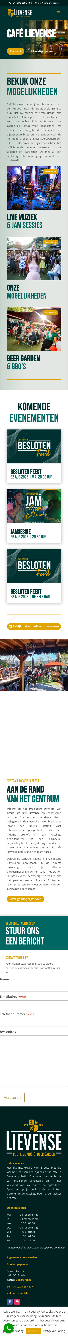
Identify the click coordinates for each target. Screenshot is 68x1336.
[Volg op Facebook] (10, 1302)
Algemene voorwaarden (22, 1257)
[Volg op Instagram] (17, 1302)
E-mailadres (13, 997)
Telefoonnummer (17, 1014)
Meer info (50, 171)
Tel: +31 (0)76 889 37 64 (21, 1286)
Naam (4, 979)
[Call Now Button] (9, 1328)
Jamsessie (21, 532)
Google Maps (23, 1279)
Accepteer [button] (33, 1331)
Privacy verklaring (53, 1331)
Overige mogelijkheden (26, 899)
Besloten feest (26, 472)
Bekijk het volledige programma (36, 626)
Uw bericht (8, 1032)
